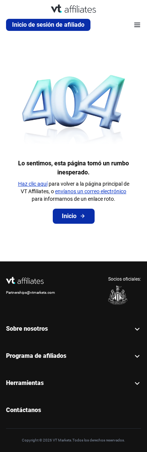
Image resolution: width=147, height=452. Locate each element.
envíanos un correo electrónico (90, 191)
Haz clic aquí (32, 184)
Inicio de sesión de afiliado (48, 24)
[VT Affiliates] (73, 9)
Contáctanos (23, 410)
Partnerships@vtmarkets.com (30, 292)
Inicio (69, 216)
